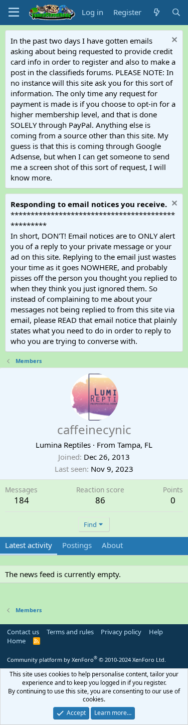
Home (16, 640)
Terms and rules (70, 631)
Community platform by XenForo (86, 659)
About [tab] (112, 545)
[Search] (176, 12)
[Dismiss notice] (173, 41)
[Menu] (14, 12)
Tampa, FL (134, 445)
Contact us (23, 631)
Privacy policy (121, 631)
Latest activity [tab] (28, 545)
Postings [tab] (77, 545)
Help (156, 631)
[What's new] (156, 12)
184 (21, 500)
